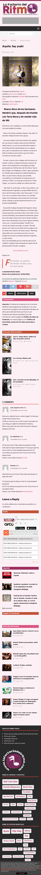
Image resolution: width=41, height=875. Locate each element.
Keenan (13, 465)
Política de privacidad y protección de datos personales (21, 734)
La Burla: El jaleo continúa (22, 665)
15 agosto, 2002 (9, 52)
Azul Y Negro (27, 812)
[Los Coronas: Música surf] (6, 365)
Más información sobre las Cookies (14, 743)
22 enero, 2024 (18, 341)
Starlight (22, 96)
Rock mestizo (7, 856)
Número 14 (12, 281)
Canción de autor (18, 856)
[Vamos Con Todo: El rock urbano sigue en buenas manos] (6, 715)
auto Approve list (16, 407)
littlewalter (28, 341)
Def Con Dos (10, 782)
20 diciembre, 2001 (20, 384)
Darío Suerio (13, 104)
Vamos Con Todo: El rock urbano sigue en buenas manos (25, 713)
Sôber (13, 804)
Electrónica (28, 841)
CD (22, 101)
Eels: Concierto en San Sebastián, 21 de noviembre (25, 381)
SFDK (29, 796)
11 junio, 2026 (18, 717)
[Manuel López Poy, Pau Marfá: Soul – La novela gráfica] (6, 656)
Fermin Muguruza (12, 787)
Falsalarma (6, 812)
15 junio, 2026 (18, 706)
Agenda (6, 568)
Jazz (20, 849)
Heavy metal (9, 840)
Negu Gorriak (32, 800)
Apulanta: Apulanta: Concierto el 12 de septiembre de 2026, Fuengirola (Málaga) (25, 587)
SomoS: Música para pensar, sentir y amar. (25, 643)
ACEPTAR (21, 873)
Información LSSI (9, 741)
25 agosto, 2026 (19, 636)
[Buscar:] (20, 33)
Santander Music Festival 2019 (10, 819)
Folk (34, 849)
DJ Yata (6, 805)
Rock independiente (10, 849)
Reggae (28, 860)
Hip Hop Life (8, 796)
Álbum (12, 101)
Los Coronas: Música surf (22, 358)
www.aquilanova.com (20, 250)
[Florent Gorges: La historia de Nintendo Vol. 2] (6, 690)
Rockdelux (27, 792)
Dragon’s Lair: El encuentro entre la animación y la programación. (25, 677)
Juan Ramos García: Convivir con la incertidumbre (25, 632)
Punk (19, 840)
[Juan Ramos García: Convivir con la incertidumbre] (6, 633)
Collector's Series (30, 808)
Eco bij (24, 458)
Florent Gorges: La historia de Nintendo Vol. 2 (23, 689)
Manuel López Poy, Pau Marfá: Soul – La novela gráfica (25, 655)
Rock (24, 94)
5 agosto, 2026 (18, 693)
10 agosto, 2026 (19, 681)
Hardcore (27, 849)
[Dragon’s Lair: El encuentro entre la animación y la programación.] (6, 679)
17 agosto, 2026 (19, 658)
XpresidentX (20, 796)
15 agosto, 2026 (19, 668)
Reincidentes (27, 815)
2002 (4, 99)
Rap (26, 836)
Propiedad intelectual (10, 739)
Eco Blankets (14, 436)
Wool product (28, 491)
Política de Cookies (10, 736)
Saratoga (30, 819)
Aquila (22, 91)
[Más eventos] (7, 608)
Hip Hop (16, 831)
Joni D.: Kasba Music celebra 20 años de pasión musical (24, 337)
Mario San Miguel (30, 804)
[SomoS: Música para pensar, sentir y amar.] (6, 645)
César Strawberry (16, 812)
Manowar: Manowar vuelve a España (24, 574)
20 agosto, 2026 (19, 647)
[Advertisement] (21, 20)
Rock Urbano (29, 856)
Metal (27, 830)
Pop (25, 845)
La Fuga (20, 804)
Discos (24, 281)
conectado (21, 504)
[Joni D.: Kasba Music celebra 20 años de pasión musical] (6, 344)
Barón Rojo (28, 787)
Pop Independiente (30, 853)
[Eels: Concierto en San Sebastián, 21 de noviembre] (6, 387)
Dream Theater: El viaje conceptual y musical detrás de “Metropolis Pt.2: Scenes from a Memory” (25, 701)
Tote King (22, 819)
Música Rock (13, 94)
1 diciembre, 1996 (19, 361)
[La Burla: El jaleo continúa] (6, 667)
